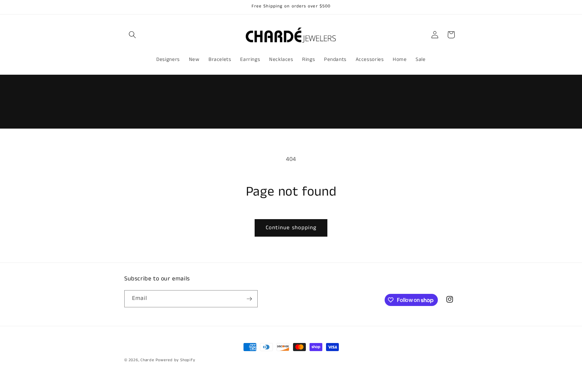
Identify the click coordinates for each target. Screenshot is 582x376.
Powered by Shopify (175, 360)
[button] (132, 35)
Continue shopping (291, 228)
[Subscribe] (249, 299)
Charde (147, 360)
